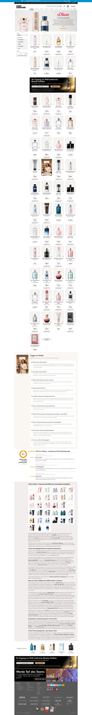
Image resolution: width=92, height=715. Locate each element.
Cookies (38, 689)
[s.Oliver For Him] (47, 512)
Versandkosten (27, 712)
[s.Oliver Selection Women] (70, 497)
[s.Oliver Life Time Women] (39, 497)
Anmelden (73, 6)
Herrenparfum (20, 39)
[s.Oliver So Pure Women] (32, 505)
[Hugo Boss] (22, 697)
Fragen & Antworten (30, 687)
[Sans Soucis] (58, 704)
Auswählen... (19, 35)
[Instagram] (48, 689)
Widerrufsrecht (39, 687)
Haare (56, 9)
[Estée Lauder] (22, 700)
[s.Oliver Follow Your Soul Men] (39, 512)
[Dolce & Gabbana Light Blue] (61, 647)
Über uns (38, 691)
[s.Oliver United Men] (47, 528)
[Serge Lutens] (34, 704)
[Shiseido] (46, 697)
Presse (38, 692)
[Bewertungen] (63, 28)
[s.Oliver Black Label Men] (32, 512)
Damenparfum (20, 41)
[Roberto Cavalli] (22, 704)
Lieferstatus (28, 684)
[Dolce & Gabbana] (34, 700)
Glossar (28, 688)
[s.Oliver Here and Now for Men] (55, 512)
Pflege (41, 9)
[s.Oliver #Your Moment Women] (39, 489)
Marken (32, 9)
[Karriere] (46, 675)
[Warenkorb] (64, 6)
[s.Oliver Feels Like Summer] (55, 489)
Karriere (38, 693)
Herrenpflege (20, 46)
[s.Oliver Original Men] (32, 520)
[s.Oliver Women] (63, 505)
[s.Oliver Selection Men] (55, 520)
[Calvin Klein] (46, 700)
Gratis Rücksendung (20, 688)
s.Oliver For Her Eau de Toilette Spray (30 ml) (44, 455)
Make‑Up (46, 9)
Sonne (61, 9)
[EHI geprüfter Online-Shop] (42, 709)
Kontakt (28, 685)
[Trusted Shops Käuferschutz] (68, 6)
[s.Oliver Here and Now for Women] (32, 497)
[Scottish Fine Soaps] (46, 704)
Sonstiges (69, 9)
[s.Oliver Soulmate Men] (70, 520)
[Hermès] (70, 700)
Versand (18, 684)
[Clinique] (34, 697)
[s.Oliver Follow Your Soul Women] (63, 489)
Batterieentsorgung (30, 689)
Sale (75, 9)
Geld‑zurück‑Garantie (20, 687)
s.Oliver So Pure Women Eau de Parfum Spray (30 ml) (45, 474)
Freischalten (55, 86)
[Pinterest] (52, 689)
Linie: (18, 33)
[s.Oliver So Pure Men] (63, 520)
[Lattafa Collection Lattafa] (42, 647)
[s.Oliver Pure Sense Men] (39, 520)
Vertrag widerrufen (20, 689)
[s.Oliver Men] (70, 512)
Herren (52, 9)
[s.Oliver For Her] (70, 489)
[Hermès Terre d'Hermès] (52, 647)
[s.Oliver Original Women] (47, 497)
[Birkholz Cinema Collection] (71, 647)
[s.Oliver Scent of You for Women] (63, 497)
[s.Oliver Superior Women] (47, 505)
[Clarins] (58, 697)
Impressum (39, 684)
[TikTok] (55, 689)
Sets (65, 9)
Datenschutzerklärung (35, 89)
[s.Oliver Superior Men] (32, 528)
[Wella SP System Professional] (70, 704)
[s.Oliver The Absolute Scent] (39, 528)
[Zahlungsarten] (61, 685)
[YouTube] (57, 689)
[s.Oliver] (33, 20)
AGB (38, 685)
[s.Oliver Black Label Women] (47, 489)
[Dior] (58, 700)
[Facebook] (50, 689)
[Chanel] (70, 697)
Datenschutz (39, 688)
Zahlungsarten (19, 685)
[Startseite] (16, 3)
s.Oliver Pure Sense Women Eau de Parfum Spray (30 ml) (46, 465)
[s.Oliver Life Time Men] (63, 512)
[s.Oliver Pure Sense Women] (55, 497)
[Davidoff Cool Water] (33, 647)
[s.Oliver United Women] (55, 505)
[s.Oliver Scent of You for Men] (47, 520)
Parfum (37, 9)
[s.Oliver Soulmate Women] (39, 505)
